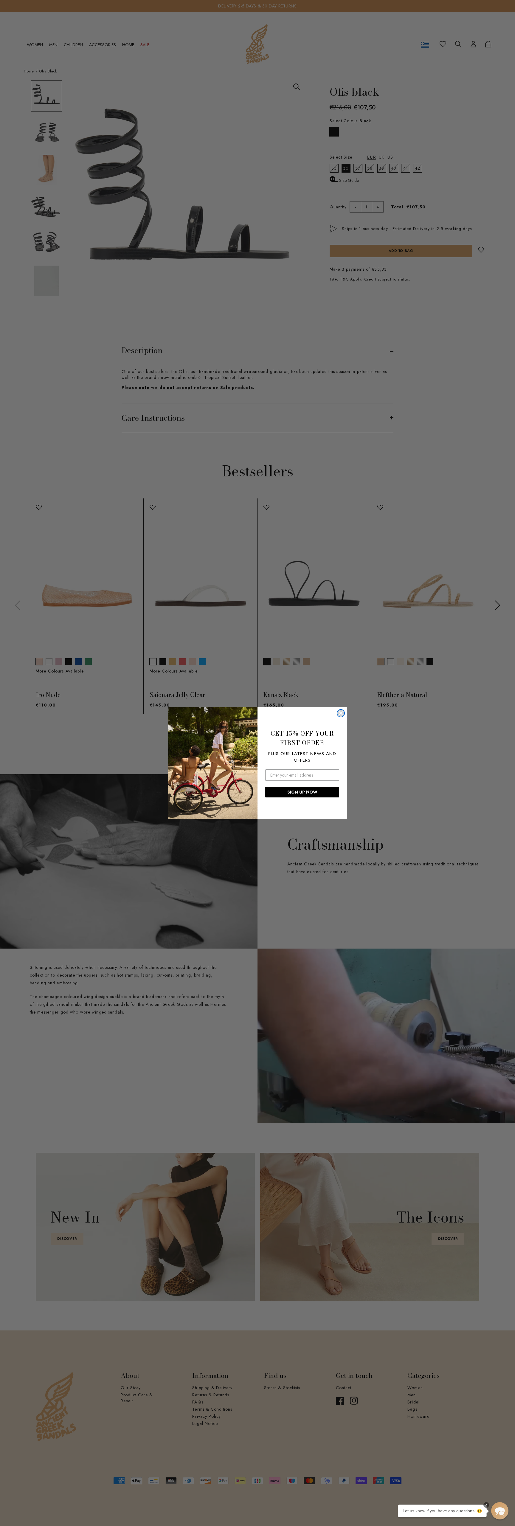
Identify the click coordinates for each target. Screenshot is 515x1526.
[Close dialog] (341, 713)
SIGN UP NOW (302, 792)
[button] (499, 1510)
